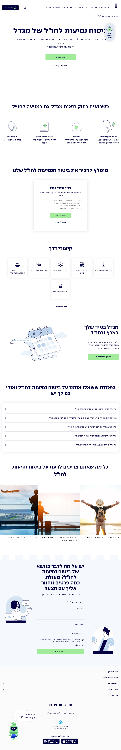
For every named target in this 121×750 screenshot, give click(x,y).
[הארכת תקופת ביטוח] (82, 268)
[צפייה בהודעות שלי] (39, 268)
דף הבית (115, 16)
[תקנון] (76, 645)
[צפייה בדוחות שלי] (60, 289)
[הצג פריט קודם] (4, 547)
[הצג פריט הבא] (117, 547)
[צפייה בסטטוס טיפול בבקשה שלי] (17, 268)
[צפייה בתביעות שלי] (60, 268)
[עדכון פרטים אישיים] (103, 268)
